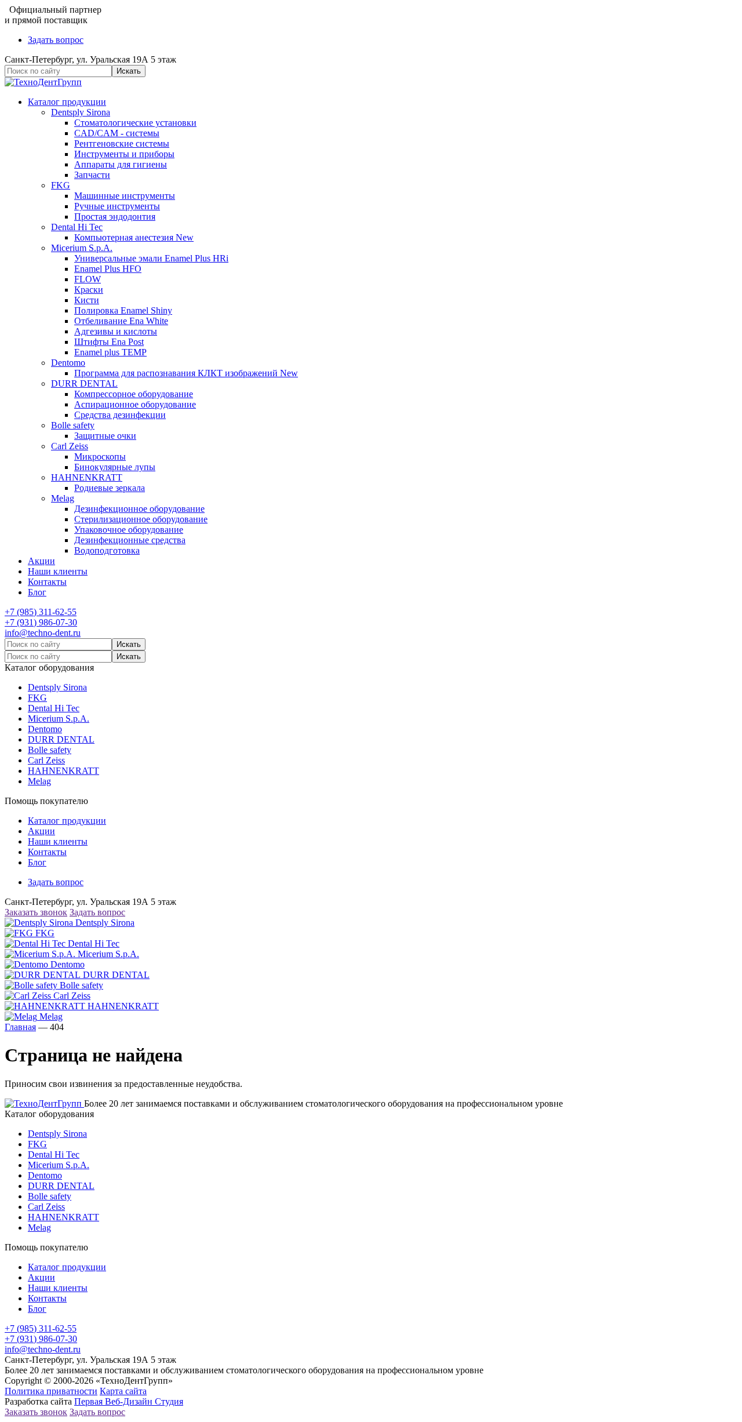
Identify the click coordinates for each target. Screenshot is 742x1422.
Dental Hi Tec (77, 227)
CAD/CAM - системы (116, 133)
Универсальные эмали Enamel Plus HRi (151, 258)
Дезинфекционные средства (130, 540)
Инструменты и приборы (124, 154)
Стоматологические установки (135, 123)
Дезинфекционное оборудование (139, 509)
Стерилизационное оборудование (141, 519)
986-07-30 (41, 622)
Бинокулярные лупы (114, 467)
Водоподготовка (107, 550)
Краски (88, 289)
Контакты (47, 582)
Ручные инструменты (117, 206)
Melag (62, 498)
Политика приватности (51, 1391)
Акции (41, 561)
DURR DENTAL (84, 383)
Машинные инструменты (124, 196)
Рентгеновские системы (121, 143)
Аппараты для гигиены (120, 164)
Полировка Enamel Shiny (123, 310)
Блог (37, 592)
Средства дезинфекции (120, 415)
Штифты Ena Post (109, 342)
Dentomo (68, 363)
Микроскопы (100, 456)
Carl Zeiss (69, 446)
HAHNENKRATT (86, 477)
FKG (60, 185)
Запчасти (92, 175)
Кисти (86, 300)
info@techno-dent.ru (43, 633)
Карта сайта (123, 1391)
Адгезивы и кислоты (115, 331)
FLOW (87, 279)
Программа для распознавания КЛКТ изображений (186, 373)
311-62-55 (41, 612)
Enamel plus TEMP (110, 352)
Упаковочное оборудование (128, 529)
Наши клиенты (58, 571)
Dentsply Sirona (80, 112)
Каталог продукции (67, 102)
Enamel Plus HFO (107, 269)
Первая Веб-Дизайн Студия (128, 1401)
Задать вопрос (55, 40)
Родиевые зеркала (109, 488)
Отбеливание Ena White (121, 321)
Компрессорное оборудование (133, 394)
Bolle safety (72, 425)
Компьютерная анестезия (134, 237)
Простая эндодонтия (114, 216)
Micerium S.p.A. (81, 248)
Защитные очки (105, 436)
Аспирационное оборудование (135, 404)
